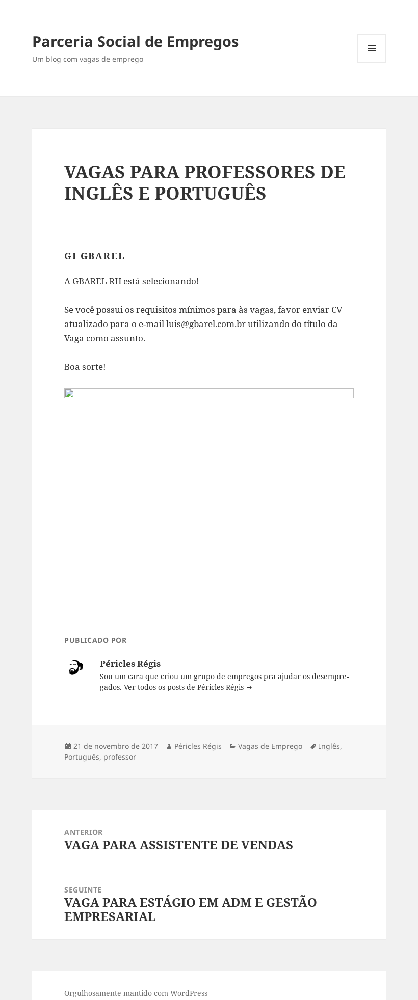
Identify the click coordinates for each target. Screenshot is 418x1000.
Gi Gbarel (94, 256)
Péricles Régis (198, 746)
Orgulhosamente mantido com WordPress (135, 993)
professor (119, 757)
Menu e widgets (372, 62)
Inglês (329, 746)
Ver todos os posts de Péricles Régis (185, 687)
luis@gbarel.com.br (206, 324)
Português (81, 757)
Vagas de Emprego (270, 746)
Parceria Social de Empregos (135, 41)
